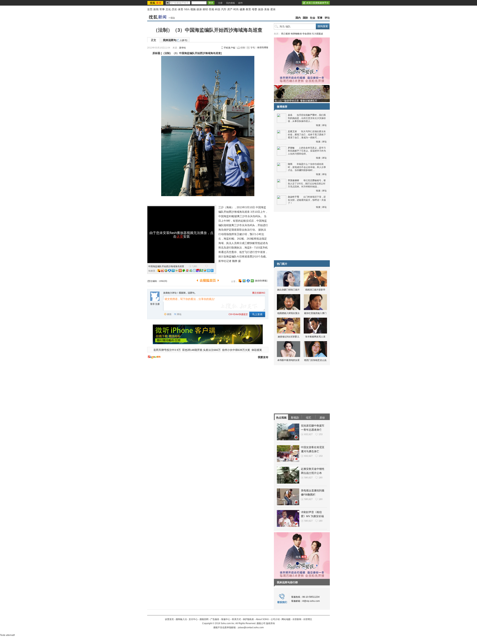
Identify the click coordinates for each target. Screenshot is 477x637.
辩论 (179, 314)
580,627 (308, 477)
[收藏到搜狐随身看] (252, 280)
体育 (180, 9)
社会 (312, 17)
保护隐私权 (248, 619)
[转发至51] (212, 270)
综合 (172, 18)
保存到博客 (262, 47)
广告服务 (214, 619)
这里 (179, 236)
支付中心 (193, 619)
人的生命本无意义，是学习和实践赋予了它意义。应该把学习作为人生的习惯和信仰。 (307, 151)
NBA (186, 9)
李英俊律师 (293, 180)
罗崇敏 (291, 148)
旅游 (260, 9)
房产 (230, 9)
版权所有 (270, 623)
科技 (217, 9)
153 (321, 434)
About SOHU (262, 619)
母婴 (254, 9)
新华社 (182, 47)
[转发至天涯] (208, 270)
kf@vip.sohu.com (311, 601)
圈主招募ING (258, 293)
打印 (243, 47)
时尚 (236, 9)
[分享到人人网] (248, 280)
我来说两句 (175, 40)
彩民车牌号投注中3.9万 (167, 349)
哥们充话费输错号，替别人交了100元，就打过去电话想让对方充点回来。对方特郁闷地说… (307, 183)
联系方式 (236, 619)
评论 (327, 17)
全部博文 (307, 619)
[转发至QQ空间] (166, 270)
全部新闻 (296, 619)
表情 (169, 314)
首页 (149, 9)
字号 (252, 47)
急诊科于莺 (293, 197)
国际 (305, 17)
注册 (220, 3)
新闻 (156, 9)
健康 (242, 9)
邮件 (240, 3)
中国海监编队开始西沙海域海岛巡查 (166, 266)
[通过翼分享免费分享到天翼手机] (176, 270)
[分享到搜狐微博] (239, 280)
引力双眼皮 (317, 33)
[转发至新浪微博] (162, 270)
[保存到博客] (261, 280)
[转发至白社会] (194, 270)
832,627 (308, 434)
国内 (298, 17)
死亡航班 (285, 33)
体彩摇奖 (257, 349)
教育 (248, 9)
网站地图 (286, 619)
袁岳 (290, 115)
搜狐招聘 (204, 619)
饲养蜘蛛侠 (296, 33)
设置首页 (169, 619)
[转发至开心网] (180, 270)
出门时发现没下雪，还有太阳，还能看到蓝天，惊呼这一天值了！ (307, 200)
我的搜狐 (230, 3)
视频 (193, 9)
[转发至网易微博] (187, 270)
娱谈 (199, 9)
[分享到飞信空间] (204, 270)
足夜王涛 (292, 131)
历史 (174, 9)
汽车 (223, 9)
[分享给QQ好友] (244, 280)
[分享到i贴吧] (197, 270)
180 (321, 477)
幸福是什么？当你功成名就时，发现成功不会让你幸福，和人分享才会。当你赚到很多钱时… (307, 167)
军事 (162, 9)
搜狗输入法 (181, 619)
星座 (273, 9)
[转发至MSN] (190, 270)
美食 (266, 9)
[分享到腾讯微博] (173, 270)
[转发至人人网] (169, 270)
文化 (168, 9)
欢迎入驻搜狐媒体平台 (317, 2)
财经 (205, 9)
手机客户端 (229, 47)
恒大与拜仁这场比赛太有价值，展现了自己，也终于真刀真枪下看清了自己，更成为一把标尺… (307, 134)
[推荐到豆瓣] (201, 270)
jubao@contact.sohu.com (251, 627)
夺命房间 (306, 33)
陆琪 (290, 164)
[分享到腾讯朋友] (183, 270)
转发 (318, 125)
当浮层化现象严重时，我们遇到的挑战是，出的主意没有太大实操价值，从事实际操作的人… (307, 118)
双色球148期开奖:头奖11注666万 (201, 349)
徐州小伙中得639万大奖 (236, 349)
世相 (211, 9)
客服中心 (225, 619)
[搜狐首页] (155, 3)
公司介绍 (275, 619)
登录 (152, 304)
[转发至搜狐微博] (158, 270)
